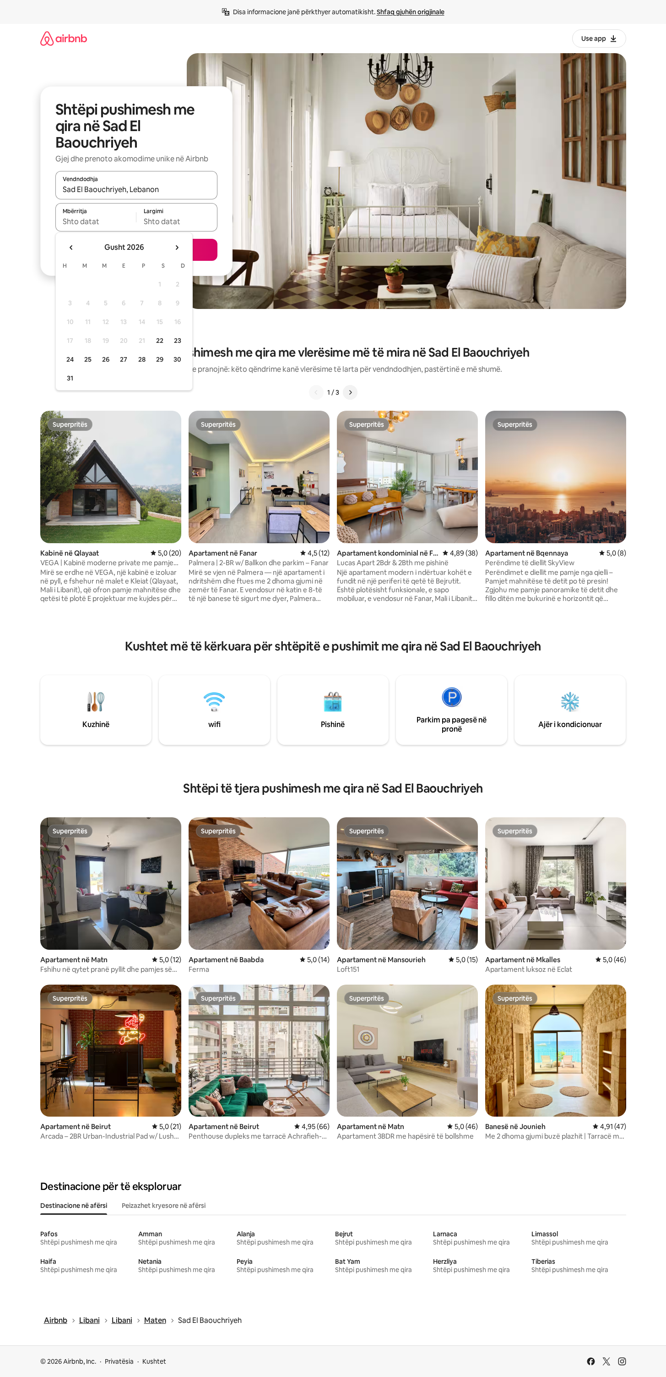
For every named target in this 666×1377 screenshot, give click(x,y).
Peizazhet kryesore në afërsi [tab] (164, 1205)
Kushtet (154, 1361)
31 (70, 378)
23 (177, 340)
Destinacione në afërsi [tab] (73, 1205)
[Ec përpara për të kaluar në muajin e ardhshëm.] (176, 247)
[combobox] (136, 189)
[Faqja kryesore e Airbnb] (63, 38)
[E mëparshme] (316, 392)
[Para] (350, 392)
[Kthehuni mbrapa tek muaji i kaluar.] (71, 247)
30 (177, 359)
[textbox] (96, 221)
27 (123, 359)
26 (105, 359)
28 (142, 359)
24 (70, 359)
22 (159, 340)
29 (159, 359)
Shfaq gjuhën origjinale (410, 12)
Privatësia (119, 1361)
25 (88, 359)
